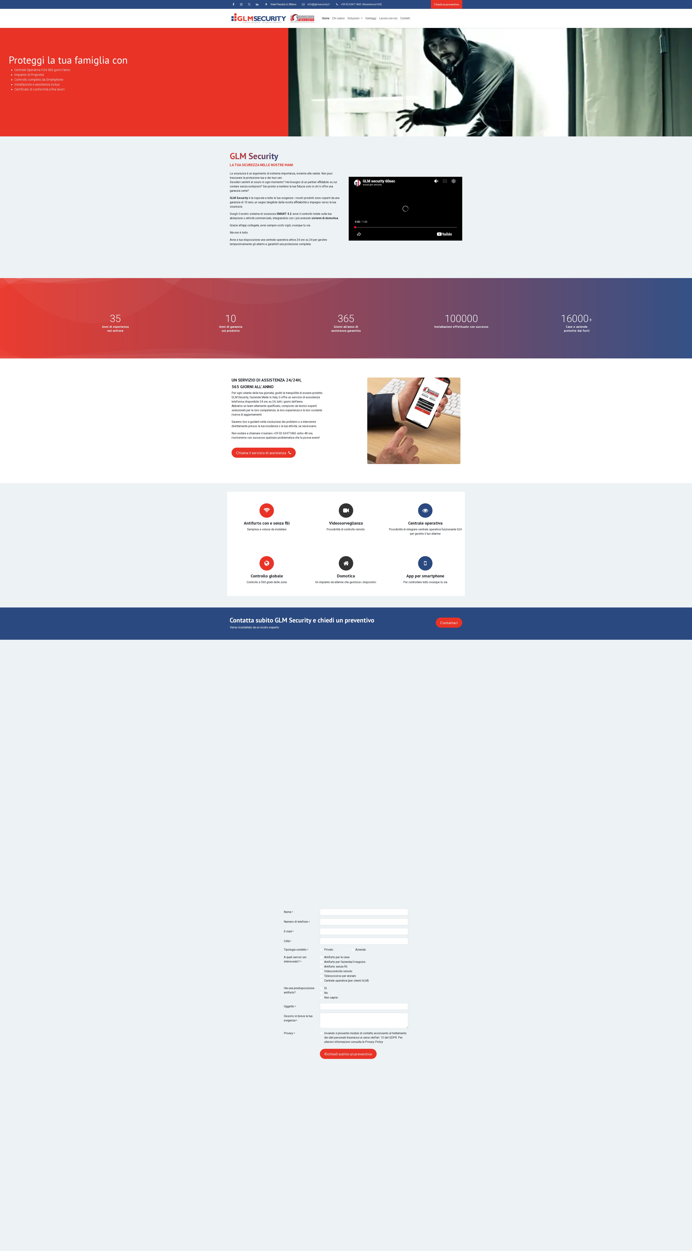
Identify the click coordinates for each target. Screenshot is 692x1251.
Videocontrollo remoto (338, 971)
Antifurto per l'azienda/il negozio (344, 962)
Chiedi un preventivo (446, 4)
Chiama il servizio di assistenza (261, 453)
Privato (328, 949)
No (326, 993)
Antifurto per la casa (336, 957)
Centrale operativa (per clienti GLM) (346, 980)
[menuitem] (325, 18)
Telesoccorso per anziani (340, 976)
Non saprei (331, 997)
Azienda (360, 949)
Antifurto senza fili (335, 966)
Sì (325, 988)
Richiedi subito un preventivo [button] (348, 1054)
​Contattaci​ (449, 622)
